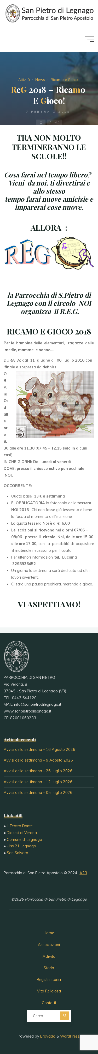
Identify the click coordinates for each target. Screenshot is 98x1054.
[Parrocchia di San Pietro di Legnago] (49, 13)
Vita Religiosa (49, 991)
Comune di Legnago (24, 839)
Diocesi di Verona (22, 832)
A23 (83, 873)
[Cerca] (64, 1015)
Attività (24, 79)
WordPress (69, 1036)
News (40, 79)
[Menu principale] (89, 39)
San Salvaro (17, 853)
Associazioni (49, 944)
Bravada (47, 1036)
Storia (49, 968)
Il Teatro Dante (20, 826)
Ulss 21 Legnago (21, 846)
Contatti (49, 1003)
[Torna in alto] (77, 1033)
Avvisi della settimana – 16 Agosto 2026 (39, 749)
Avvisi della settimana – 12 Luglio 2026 (38, 782)
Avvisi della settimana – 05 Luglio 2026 (38, 792)
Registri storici (49, 979)
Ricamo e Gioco (64, 79)
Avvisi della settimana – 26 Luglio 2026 (38, 771)
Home (49, 933)
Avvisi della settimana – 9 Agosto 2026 (38, 760)
